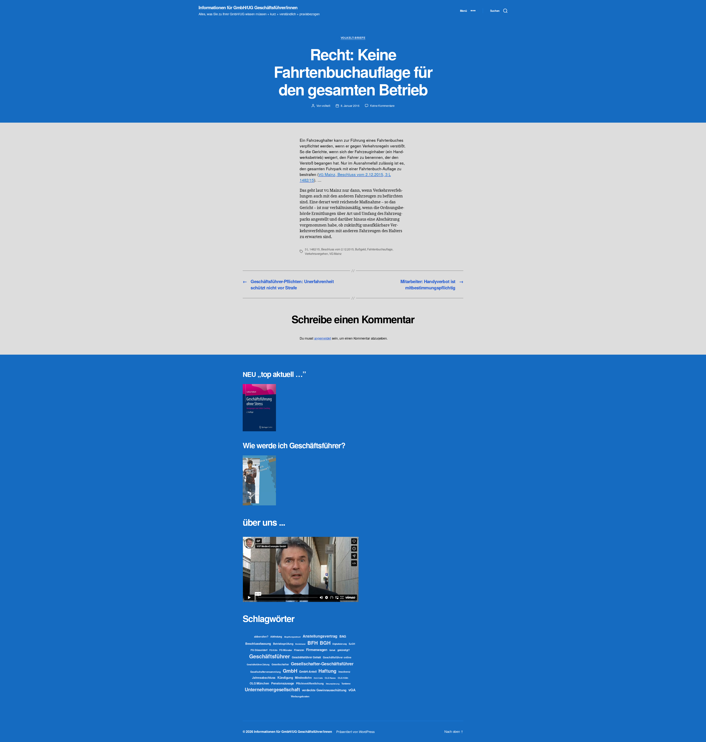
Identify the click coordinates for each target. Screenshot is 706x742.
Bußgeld (360, 249)
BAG (342, 636)
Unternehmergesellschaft (272, 689)
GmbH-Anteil (307, 671)
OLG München (259, 683)
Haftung (327, 670)
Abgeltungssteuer (292, 636)
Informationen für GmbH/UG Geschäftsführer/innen (248, 7)
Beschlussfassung (258, 643)
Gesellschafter (280, 664)
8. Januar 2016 (350, 106)
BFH (312, 642)
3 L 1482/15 (312, 249)
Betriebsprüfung (283, 644)
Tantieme (346, 683)
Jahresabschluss (263, 677)
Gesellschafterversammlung (265, 671)
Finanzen (299, 650)
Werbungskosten (300, 696)
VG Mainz (335, 254)
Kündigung (285, 677)
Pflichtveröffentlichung (310, 683)
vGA (352, 689)
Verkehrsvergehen (316, 254)
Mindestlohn (303, 677)
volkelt (326, 106)
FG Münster (285, 650)
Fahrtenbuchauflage (379, 249)
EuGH (352, 643)
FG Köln (273, 650)
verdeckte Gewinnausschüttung (324, 690)
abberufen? (261, 636)
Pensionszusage (282, 683)
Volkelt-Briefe (353, 38)
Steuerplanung (333, 683)
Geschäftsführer (269, 656)
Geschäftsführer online (337, 657)
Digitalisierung (339, 643)
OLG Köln (343, 677)
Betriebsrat (300, 644)
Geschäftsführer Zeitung (258, 664)
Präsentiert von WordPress (355, 731)
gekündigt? (343, 650)
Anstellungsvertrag (320, 636)
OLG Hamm (330, 677)
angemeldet (322, 338)
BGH (325, 642)
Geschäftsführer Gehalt (306, 657)
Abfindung (276, 636)
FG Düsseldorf (259, 650)
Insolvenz (344, 671)
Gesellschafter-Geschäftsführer (322, 663)
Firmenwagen (316, 649)
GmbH (290, 670)
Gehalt (332, 650)
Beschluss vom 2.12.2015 (337, 249)
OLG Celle (318, 678)
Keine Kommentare (382, 106)
